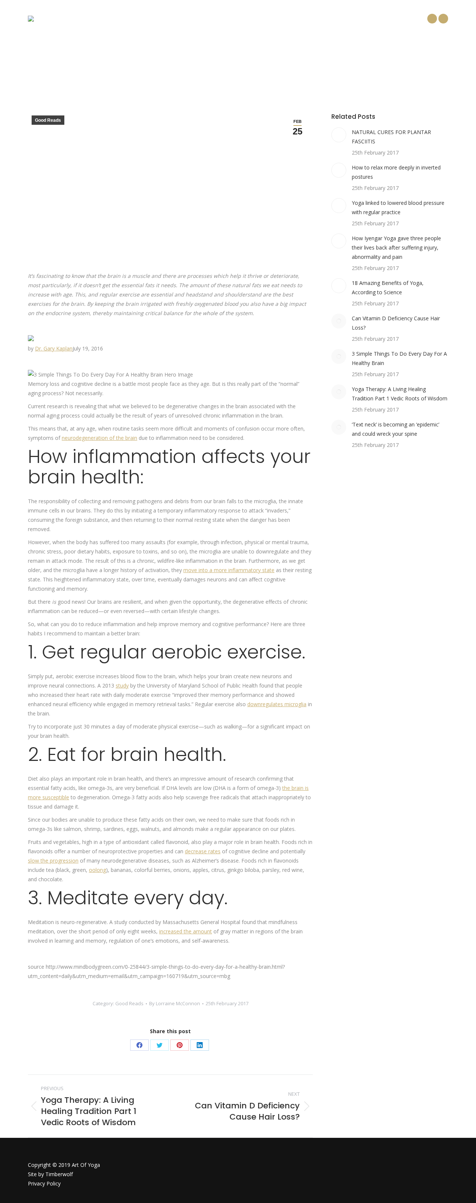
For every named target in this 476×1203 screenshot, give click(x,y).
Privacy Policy (44, 1183)
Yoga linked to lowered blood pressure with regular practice (398, 207)
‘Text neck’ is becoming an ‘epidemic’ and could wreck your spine (395, 429)
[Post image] (338, 134)
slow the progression (53, 860)
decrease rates (203, 851)
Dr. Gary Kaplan (54, 348)
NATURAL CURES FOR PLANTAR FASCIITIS (391, 136)
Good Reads (48, 120)
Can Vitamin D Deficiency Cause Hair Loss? (396, 323)
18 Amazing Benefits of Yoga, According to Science (388, 287)
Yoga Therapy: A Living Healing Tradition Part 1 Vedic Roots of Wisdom (399, 393)
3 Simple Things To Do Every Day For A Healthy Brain (399, 358)
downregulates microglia (276, 704)
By (174, 1003)
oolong (97, 869)
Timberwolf (59, 1174)
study (122, 685)
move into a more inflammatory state (228, 570)
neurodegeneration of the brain (99, 437)
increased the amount (185, 931)
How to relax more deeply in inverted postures (396, 172)
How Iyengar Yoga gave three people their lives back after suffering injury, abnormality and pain (396, 247)
